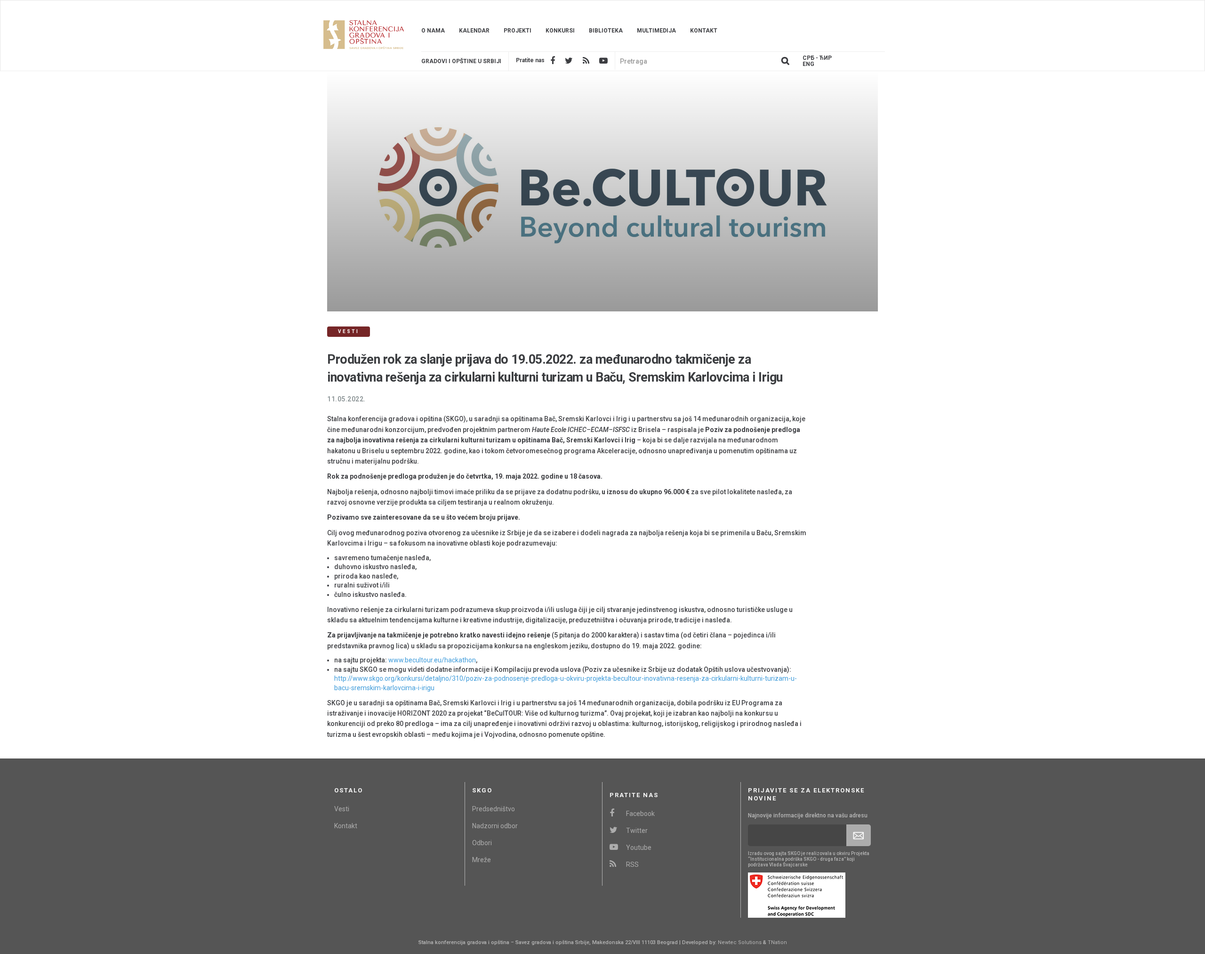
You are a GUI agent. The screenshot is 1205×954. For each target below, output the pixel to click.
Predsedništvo (493, 809)
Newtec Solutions (740, 942)
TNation (777, 942)
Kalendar (474, 30)
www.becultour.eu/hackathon (432, 660)
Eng (808, 64)
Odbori (482, 843)
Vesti (341, 809)
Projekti (517, 30)
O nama (433, 30)
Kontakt (703, 30)
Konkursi (560, 30)
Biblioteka (606, 30)
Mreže (481, 860)
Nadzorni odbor (495, 826)
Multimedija (656, 30)
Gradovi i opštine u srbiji (461, 61)
